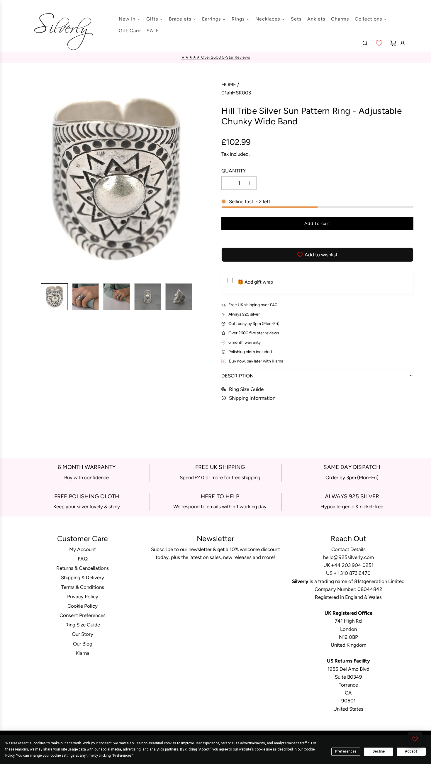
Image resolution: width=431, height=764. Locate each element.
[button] (22, 179)
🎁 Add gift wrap (255, 282)
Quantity (233, 171)
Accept (411, 751)
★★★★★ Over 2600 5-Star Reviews (215, 57)
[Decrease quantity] (228, 183)
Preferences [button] (122, 755)
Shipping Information (252, 398)
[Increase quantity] (249, 183)
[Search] (365, 43)
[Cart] (393, 43)
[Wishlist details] (379, 43)
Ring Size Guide (246, 389)
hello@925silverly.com (348, 557)
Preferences (346, 751)
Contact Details (348, 549)
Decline (378, 751)
